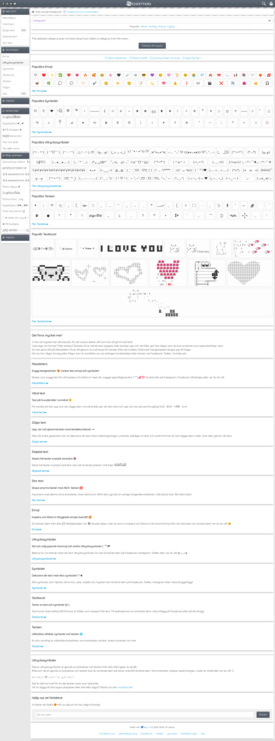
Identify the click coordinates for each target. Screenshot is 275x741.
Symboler (8, 68)
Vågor (6, 87)
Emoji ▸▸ (37, 529)
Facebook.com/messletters (82, 11)
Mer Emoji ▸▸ (39, 90)
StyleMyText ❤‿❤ (13, 123)
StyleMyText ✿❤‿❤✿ (15, 205)
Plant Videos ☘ (11, 186)
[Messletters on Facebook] (3, 3)
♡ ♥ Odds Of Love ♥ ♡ (16, 217)
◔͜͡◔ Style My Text (191, 57)
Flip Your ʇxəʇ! (10, 142)
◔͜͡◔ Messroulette (137, 57)
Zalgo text (9, 30)
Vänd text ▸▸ (39, 412)
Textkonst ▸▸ (39, 617)
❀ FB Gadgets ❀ (12, 129)
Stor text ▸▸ (38, 500)
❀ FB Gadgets (11, 224)
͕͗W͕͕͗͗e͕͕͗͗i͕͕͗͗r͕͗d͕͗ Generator (12, 135)
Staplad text (10, 36)
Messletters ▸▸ (40, 383)
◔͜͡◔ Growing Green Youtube (164, 57)
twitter (159, 733)
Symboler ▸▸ (39, 587)
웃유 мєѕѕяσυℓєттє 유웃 (16, 174)
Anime (162, 26)
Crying (170, 26)
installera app (189, 733)
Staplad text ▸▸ (40, 470)
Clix (149, 727)
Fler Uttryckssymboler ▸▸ (46, 186)
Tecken (7, 81)
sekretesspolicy (128, 733)
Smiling (153, 26)
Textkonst (8, 75)
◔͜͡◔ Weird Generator (115, 57)
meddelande (124, 687)
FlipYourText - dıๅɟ (13, 199)
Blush (144, 26)
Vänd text (8, 24)
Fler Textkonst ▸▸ (42, 321)
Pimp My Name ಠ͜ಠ (14, 211)
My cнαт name (11, 148)
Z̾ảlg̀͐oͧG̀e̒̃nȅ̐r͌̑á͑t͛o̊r (12, 193)
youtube (172, 733)
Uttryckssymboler (13, 62)
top (203, 733)
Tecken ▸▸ (37, 646)
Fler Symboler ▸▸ (42, 132)
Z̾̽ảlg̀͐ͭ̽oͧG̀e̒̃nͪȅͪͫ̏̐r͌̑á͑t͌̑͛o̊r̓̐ (12, 117)
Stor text (7, 42)
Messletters (9, 17)
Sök (5, 93)
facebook (146, 733)
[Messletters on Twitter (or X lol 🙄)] (11, 3)
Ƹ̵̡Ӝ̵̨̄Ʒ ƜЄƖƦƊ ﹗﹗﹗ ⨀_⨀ (16, 230)
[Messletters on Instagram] (7, 3)
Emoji (6, 56)
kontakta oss (107, 733)
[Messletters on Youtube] (14, 3)
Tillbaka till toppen (152, 45)
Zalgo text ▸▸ (39, 441)
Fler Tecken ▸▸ (40, 224)
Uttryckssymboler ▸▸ (44, 558)
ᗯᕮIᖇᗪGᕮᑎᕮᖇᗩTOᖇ (14, 168)
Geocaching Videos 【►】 (16, 161)
